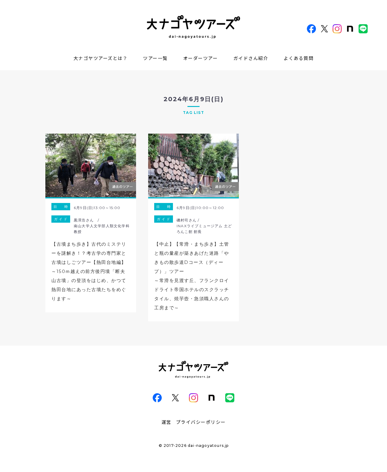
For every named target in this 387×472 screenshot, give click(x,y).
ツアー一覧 (155, 58)
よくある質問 (299, 58)
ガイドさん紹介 (250, 58)
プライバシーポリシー (201, 422)
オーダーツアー (200, 58)
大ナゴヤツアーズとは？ (100, 58)
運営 (166, 422)
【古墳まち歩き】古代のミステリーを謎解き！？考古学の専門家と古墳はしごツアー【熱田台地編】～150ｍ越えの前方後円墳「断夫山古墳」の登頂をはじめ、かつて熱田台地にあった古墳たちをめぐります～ (88, 271)
